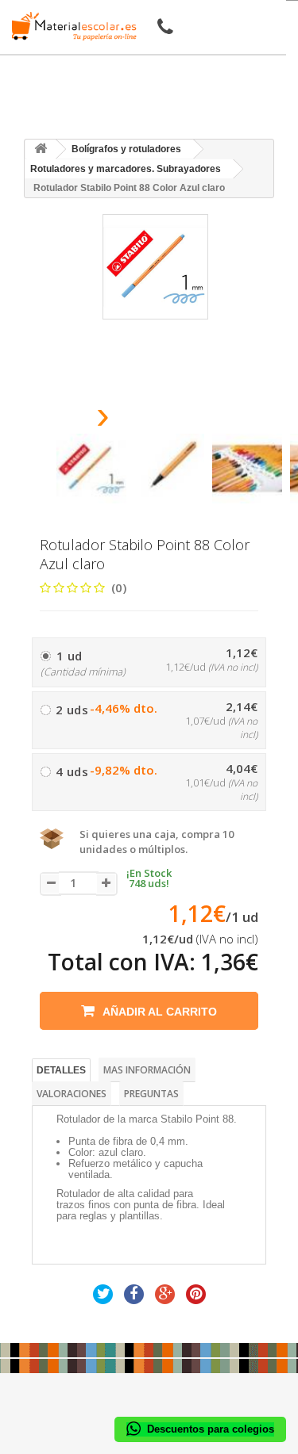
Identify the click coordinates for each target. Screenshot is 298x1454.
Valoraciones (71, 1093)
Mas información (147, 1070)
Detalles (61, 1070)
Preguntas (151, 1093)
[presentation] (62, 420)
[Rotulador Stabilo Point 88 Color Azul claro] (91, 468)
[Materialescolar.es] (70, 26)
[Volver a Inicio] (40, 149)
